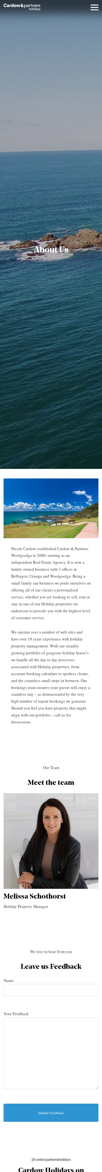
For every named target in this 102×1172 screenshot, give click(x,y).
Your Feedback (16, 1013)
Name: (9, 980)
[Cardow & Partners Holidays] (22, 7)
